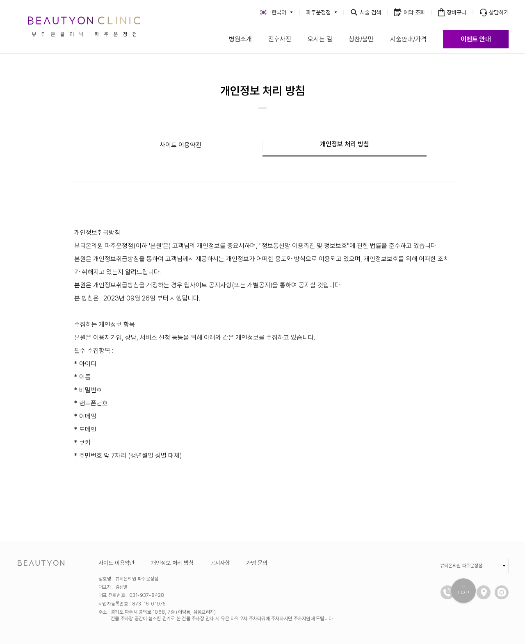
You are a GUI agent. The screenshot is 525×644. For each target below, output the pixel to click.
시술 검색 (370, 12)
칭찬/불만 (361, 39)
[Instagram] (502, 592)
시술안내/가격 (408, 39)
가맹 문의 (256, 563)
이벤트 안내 (476, 39)
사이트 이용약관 (180, 145)
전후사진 (279, 39)
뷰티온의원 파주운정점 (461, 566)
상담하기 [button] (499, 12)
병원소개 (240, 39)
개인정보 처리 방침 (344, 144)
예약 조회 (414, 12)
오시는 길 (320, 39)
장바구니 (456, 12)
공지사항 (220, 563)
